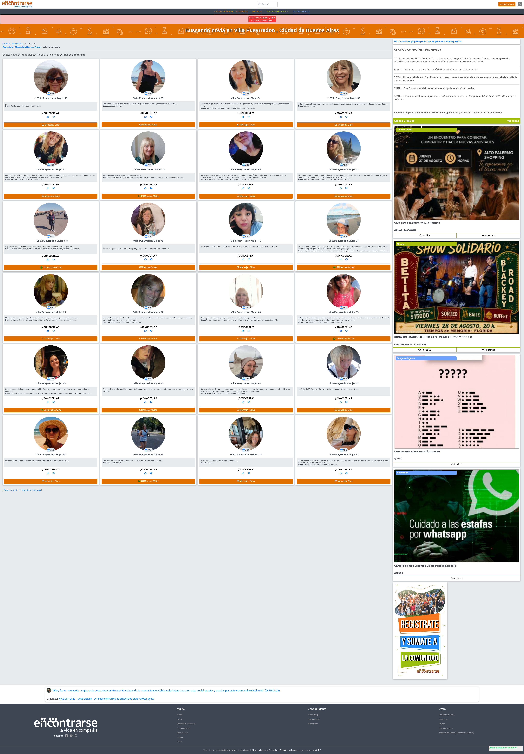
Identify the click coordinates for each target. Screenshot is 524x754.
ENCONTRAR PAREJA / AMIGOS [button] (231, 11)
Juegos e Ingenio (406, 358)
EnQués (442, 724)
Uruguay (36, 490)
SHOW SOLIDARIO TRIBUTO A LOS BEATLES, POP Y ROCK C (433, 337)
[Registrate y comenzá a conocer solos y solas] (456, 630)
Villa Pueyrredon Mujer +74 (52, 240)
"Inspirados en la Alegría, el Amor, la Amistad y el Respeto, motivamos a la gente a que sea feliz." (279, 750)
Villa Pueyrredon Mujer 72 (148, 240)
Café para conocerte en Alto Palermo (417, 222)
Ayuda (179, 719)
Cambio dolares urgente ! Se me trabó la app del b (425, 565)
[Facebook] (66, 735)
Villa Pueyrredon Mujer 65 (51, 312)
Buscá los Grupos (446, 728)
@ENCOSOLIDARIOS (403, 344)
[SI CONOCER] (48, 117)
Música (400, 244)
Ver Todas (513, 121)
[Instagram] (75, 735)
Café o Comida (404, 130)
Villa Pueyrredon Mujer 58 (51, 383)
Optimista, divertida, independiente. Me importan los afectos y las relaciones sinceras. (37, 460)
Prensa (179, 742)
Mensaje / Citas (52, 125)
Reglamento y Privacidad (186, 724)
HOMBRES (18, 44)
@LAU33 (397, 459)
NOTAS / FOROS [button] (301, 11)
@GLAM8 (398, 230)
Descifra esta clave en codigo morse (417, 451)
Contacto (180, 737)
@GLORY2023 (67, 698)
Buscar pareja (313, 715)
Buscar (179, 715)
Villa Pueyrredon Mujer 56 (51, 454)
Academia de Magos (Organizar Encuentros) (456, 733)
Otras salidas (84, 698)
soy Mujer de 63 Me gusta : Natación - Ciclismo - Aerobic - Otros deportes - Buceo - (328, 389)
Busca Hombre (313, 719)
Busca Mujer (313, 724)
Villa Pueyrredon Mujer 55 (148, 454)
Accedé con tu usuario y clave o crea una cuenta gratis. (262, 19)
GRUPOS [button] (257, 11)
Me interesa (489, 235)
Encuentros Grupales (447, 715)
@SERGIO (398, 573)
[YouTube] (70, 735)
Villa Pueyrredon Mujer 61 (344, 169)
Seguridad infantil (183, 728)
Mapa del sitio (182, 733)
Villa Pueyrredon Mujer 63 (246, 169)
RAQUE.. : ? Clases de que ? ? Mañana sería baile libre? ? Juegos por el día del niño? (436, 69)
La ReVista (443, 719)
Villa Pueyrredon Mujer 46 (246, 240)
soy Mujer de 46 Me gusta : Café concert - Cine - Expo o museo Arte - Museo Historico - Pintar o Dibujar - (239, 247)
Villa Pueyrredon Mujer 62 (345, 98)
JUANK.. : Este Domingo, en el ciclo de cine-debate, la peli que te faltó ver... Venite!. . (435, 88)
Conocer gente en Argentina (17, 490)
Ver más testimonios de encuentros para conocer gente (124, 698)
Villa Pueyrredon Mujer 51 (148, 98)
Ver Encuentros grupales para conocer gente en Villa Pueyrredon (427, 41)
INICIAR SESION (507, 4)
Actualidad (402, 473)
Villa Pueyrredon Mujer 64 (344, 240)
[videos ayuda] (520, 4)
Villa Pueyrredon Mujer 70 (150, 169)
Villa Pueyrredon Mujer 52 (51, 169)
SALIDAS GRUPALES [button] (277, 11)
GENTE (7, 44)
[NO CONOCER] (53, 117)
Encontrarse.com (226, 750)
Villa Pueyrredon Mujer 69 (52, 98)
